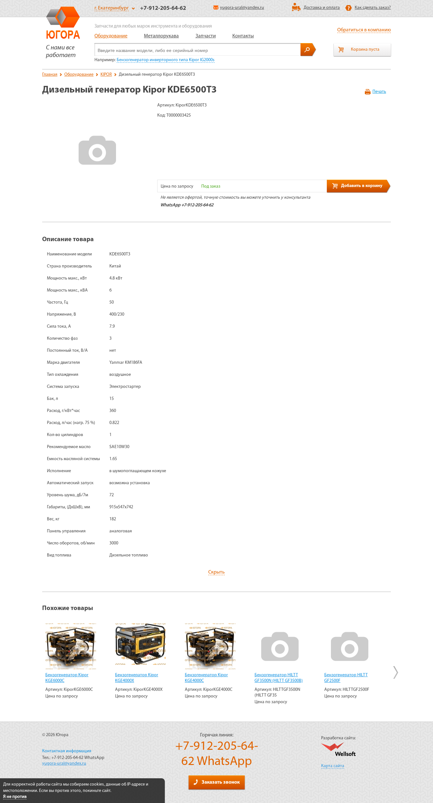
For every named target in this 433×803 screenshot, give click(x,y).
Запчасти (206, 36)
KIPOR (106, 74)
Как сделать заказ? (373, 7)
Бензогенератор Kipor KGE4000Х (136, 678)
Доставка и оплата (322, 7)
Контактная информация (66, 751)
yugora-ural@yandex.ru (242, 7)
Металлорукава (161, 36)
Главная (49, 74)
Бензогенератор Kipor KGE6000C (66, 678)
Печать (379, 91)
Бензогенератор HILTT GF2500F (346, 678)
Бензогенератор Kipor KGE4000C (206, 678)
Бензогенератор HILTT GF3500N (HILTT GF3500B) (279, 678)
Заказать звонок (221, 782)
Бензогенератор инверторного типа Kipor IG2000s (166, 60)
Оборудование (110, 36)
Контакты (243, 36)
